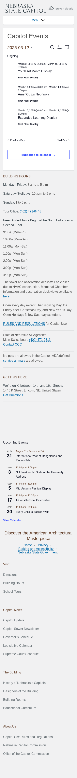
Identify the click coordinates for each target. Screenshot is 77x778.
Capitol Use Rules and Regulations (28, 737)
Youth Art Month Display (35, 71)
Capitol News (12, 610)
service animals (14, 360)
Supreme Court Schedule (21, 654)
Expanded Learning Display (37, 117)
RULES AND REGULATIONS (24, 323)
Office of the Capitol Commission (26, 753)
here (6, 296)
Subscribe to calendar (36, 155)
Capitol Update (13, 620)
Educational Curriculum (19, 708)
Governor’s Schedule (18, 637)
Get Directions (13, 395)
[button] (35, 20)
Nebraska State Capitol (25, 8)
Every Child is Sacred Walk (32, 512)
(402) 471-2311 (40, 339)
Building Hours (13, 583)
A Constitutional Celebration (33, 500)
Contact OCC (12, 344)
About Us (9, 726)
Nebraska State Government (37, 552)
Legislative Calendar (17, 645)
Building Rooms (14, 699)
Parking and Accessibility (36, 548)
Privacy (43, 545)
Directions (10, 574)
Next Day (62, 140)
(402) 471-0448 (30, 211)
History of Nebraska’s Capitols (24, 683)
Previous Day (17, 140)
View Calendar (12, 520)
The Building (12, 672)
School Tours (12, 591)
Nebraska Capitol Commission (24, 745)
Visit (6, 564)
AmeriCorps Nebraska (33, 94)
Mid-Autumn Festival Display (33, 488)
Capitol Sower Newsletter (21, 628)
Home (27, 545)
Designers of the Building (20, 691)
